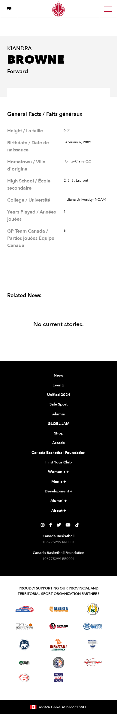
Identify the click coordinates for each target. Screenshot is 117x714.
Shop (58, 433)
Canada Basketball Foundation (59, 452)
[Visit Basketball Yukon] (92, 662)
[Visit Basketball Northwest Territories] (24, 645)
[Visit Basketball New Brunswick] (58, 645)
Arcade (58, 443)
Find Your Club (58, 462)
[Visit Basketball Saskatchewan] (93, 609)
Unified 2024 (58, 394)
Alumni (58, 414)
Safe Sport (59, 404)
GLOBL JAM (59, 423)
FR (9, 9)
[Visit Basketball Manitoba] (24, 626)
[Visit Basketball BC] (24, 609)
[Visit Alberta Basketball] (58, 609)
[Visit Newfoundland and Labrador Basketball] (58, 663)
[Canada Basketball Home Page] (58, 9)
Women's (58, 472)
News (59, 375)
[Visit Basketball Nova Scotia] (93, 645)
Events (58, 385)
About (58, 510)
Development (59, 491)
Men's (58, 481)
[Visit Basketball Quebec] (92, 626)
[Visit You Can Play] (58, 677)
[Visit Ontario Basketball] (58, 626)
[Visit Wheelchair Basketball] (24, 677)
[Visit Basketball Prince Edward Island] (24, 663)
